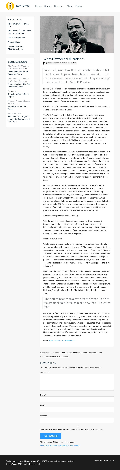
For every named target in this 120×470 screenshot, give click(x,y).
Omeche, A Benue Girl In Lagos (18, 95)
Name (43, 395)
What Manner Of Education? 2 (62, 340)
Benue (38, 6)
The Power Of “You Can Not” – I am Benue (18, 67)
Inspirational (48, 63)
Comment (44, 372)
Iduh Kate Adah (14, 113)
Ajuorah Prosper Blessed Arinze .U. (19, 102)
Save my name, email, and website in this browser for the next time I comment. (71, 429)
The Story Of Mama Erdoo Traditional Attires (19, 32)
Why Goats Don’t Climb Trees (18, 107)
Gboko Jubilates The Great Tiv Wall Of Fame (20, 85)
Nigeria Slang (14, 42)
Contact (79, 6)
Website (43, 416)
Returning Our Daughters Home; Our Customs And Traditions (19, 119)
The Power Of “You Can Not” (18, 25)
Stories (47, 6)
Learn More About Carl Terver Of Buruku (18, 73)
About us (98, 461)
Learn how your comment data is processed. (59, 445)
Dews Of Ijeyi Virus (16, 37)
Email (43, 405)
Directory (59, 6)
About (70, 6)
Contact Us (109, 461)
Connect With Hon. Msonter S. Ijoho (16, 47)
